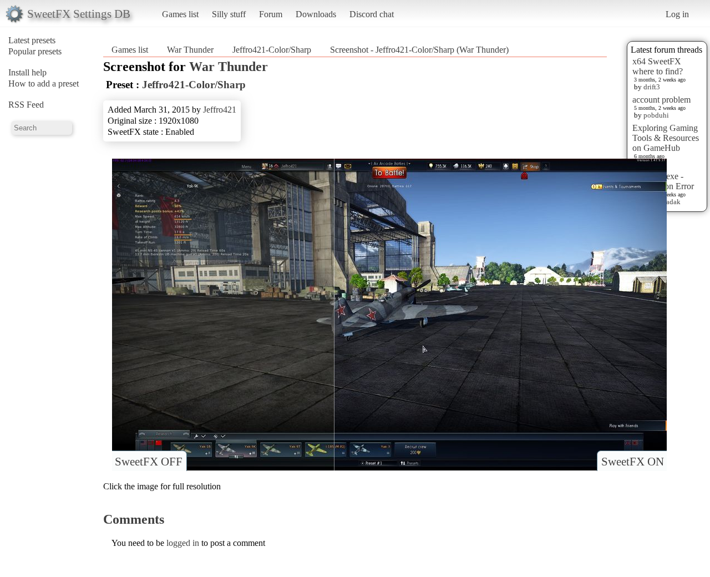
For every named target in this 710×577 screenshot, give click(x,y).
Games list (180, 14)
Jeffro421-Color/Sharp (271, 49)
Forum (270, 14)
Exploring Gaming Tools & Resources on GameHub (665, 138)
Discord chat (371, 14)
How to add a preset (43, 83)
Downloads (316, 14)
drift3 (651, 87)
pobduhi (656, 115)
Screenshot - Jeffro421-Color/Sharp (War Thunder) (419, 49)
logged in (182, 543)
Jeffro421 (219, 109)
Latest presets (31, 40)
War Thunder (190, 49)
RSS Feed (26, 104)
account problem (661, 99)
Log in (677, 14)
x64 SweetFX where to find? (657, 66)
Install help (27, 72)
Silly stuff (229, 14)
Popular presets (35, 51)
